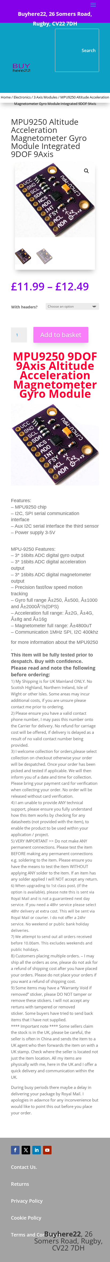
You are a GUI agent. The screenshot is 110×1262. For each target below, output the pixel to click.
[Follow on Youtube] (47, 1150)
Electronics (22, 97)
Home (6, 97)
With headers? (24, 306)
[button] (86, 171)
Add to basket (60, 334)
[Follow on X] (26, 1150)
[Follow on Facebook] (15, 1150)
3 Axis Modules (45, 97)
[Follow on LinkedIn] (36, 1150)
